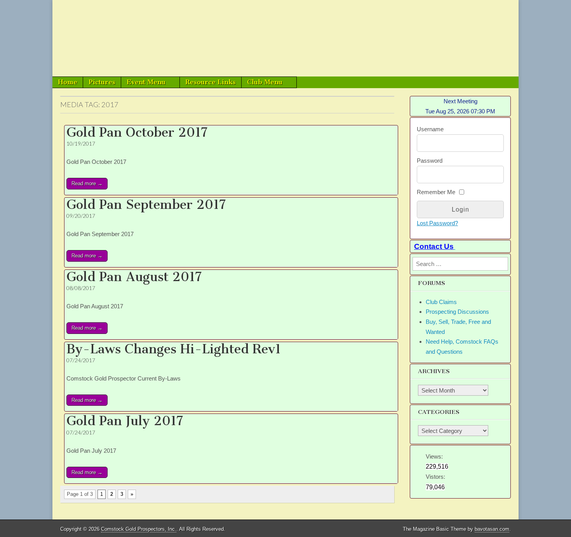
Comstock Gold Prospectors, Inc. (138, 529)
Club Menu (264, 82)
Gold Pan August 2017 (134, 276)
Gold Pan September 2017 (146, 204)
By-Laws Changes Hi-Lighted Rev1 (173, 349)
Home (67, 82)
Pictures (102, 82)
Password (429, 160)
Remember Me (436, 192)
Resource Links (210, 82)
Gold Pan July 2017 (124, 421)
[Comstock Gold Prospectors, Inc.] (285, 38)
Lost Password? (437, 223)
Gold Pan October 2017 (137, 132)
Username (430, 129)
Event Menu (146, 82)
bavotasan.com (492, 529)
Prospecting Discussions (457, 311)
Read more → (87, 183)
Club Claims (441, 302)
